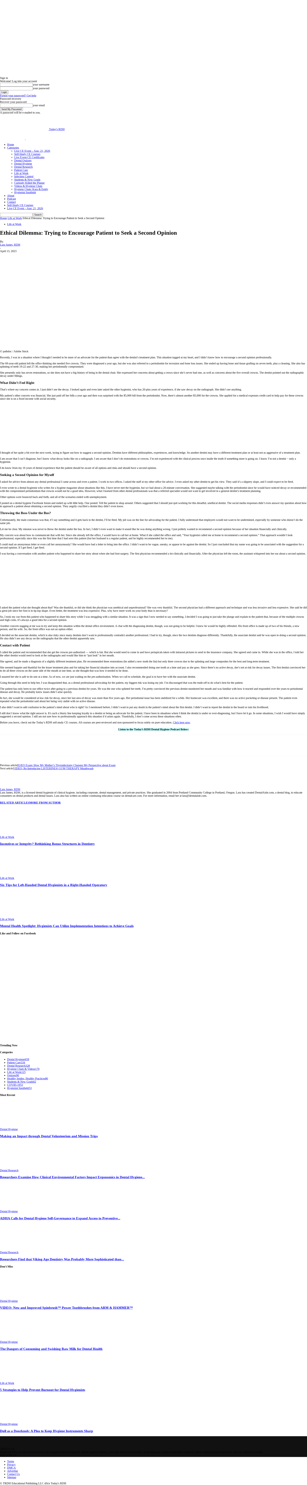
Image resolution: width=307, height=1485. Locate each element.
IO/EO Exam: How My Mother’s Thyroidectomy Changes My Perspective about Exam (66, 765)
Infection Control (23, 176)
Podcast (11, 198)
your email (39, 105)
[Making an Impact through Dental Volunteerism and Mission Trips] (19, 1126)
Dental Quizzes (22, 160)
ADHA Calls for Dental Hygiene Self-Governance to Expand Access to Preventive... (60, 1218)
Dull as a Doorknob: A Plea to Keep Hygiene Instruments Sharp (46, 1431)
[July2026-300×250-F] (26, 601)
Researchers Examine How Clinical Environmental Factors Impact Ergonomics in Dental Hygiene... (72, 1177)
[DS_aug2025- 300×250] (26, 446)
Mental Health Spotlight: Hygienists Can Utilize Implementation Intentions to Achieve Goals (67, 926)
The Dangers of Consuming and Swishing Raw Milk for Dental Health (51, 1349)
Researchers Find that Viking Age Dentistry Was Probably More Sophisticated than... (62, 1259)
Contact (11, 201)
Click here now (181, 722)
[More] (89, 256)
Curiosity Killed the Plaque (29, 182)
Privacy (11, 1464)
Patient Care (21, 170)
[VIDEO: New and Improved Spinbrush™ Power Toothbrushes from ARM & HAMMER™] (19, 1297)
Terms (10, 1461)
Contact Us (13, 1474)
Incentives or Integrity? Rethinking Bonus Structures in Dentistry (47, 844)
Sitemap (11, 1477)
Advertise (12, 1470)
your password (41, 88)
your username (41, 84)
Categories (13, 147)
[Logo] (13, 138)
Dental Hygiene (23, 163)
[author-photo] (8, 786)
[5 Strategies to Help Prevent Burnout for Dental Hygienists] (19, 1379)
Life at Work (21, 173)
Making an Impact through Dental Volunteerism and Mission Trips (49, 1136)
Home (10, 144)
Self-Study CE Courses (27, 154)
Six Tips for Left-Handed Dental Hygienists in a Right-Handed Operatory (53, 885)
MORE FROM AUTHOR (45, 802)
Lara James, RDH (10, 244)
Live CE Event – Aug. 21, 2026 (32, 150)
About (10, 195)
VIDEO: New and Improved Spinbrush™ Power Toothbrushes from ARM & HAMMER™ (66, 1308)
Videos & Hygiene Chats (28, 186)
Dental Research (23, 166)
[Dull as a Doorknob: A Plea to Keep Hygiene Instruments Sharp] (19, 1420)
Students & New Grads (27, 179)
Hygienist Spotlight (25, 192)
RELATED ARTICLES (14, 802)
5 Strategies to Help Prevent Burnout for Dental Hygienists (42, 1390)
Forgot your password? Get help (18, 95)
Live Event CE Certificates (29, 157)
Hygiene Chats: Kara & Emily (31, 189)
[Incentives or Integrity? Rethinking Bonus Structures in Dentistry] (19, 833)
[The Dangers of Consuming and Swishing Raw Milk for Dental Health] (19, 1338)
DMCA (11, 1467)
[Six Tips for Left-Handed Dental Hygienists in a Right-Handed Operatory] (19, 874)
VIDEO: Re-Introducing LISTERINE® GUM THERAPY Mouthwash (53, 768)
